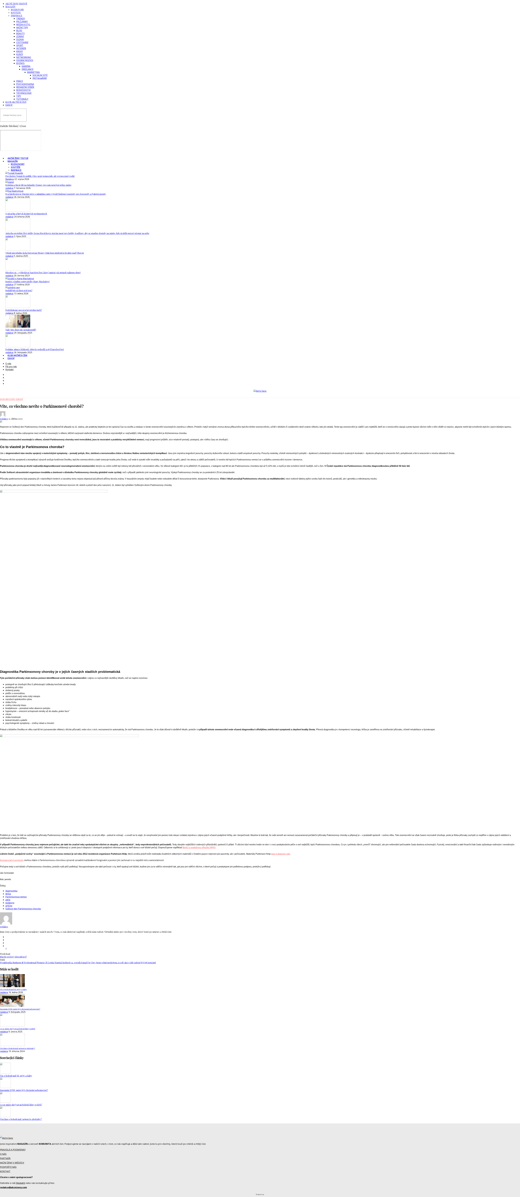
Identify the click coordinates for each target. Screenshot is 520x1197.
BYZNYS (20, 63)
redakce (9, 188)
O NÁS (3, 1154)
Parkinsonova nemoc (16, 896)
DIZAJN (20, 39)
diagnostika (11, 890)
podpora (9, 902)
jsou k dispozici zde (280, 854)
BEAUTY (20, 33)
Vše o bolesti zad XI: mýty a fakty (16, 1075)
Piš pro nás (11, 366)
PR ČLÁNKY (22, 21)
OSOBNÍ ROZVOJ (24, 60)
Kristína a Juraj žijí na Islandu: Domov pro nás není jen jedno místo (38, 185)
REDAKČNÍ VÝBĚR (25, 87)
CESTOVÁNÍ (22, 42)
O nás (8, 363)
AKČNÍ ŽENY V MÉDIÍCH (12, 1162)
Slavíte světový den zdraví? (13, 956)
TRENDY (20, 18)
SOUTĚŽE (16, 12)
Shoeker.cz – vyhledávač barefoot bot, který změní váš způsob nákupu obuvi (42, 272)
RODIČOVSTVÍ (23, 90)
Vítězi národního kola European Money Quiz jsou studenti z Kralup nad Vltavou (44, 252)
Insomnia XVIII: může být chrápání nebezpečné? (24, 1090)
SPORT (19, 45)
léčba (8, 893)
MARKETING (33, 72)
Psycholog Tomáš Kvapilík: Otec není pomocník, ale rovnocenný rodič (40, 176)
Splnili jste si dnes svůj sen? (18, 290)
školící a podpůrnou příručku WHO (198, 847)
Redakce (9, 179)
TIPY (18, 96)
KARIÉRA (26, 66)
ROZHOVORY (17, 9)
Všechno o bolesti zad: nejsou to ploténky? (21, 1119)
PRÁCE (19, 81)
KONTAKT (5, 1171)
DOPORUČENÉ (7, 399)
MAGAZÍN (10, 6)
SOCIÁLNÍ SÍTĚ (40, 75)
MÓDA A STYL (23, 24)
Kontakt (9, 369)
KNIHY (19, 51)
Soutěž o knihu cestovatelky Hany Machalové (27, 281)
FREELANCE (27, 69)
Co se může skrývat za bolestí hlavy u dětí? (21, 1104)
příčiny (8, 905)
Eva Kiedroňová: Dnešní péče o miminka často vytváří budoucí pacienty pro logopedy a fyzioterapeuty (55, 194)
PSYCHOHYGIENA (25, 84)
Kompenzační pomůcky (12, 860)
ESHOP (9, 105)
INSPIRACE (16, 15)
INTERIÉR (21, 48)
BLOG (19, 30)
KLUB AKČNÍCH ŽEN (15, 102)
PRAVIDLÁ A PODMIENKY (13, 1149)
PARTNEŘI (5, 1158)
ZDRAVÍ (20, 36)
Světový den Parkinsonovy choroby (23, 908)
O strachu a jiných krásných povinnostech (26, 213)
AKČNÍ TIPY (22, 27)
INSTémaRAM (39, 78)
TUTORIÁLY (22, 99)
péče (7, 899)
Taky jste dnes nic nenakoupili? (20, 329)
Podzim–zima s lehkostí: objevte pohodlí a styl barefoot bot (34, 349)
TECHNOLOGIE (24, 93)
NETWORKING (23, 57)
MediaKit (20, 1183)
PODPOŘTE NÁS (8, 1167)
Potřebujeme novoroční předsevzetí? (23, 310)
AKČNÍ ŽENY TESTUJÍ (16, 3)
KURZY (19, 54)
